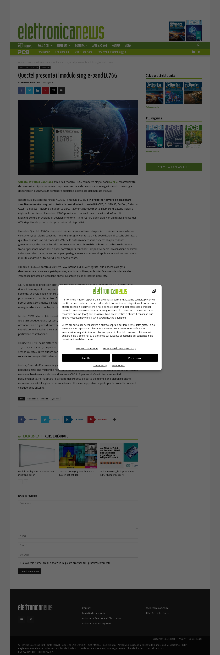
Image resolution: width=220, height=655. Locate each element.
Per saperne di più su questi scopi (119, 348)
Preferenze (135, 358)
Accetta (85, 358)
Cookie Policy (100, 365)
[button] (153, 291)
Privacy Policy (118, 365)
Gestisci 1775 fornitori (87, 348)
